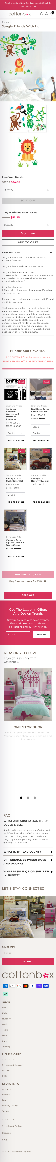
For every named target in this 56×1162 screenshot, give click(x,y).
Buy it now (28, 233)
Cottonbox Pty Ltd (21, 1151)
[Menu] (5, 14)
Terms (5, 1111)
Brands (6, 1094)
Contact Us (8, 1059)
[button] (28, 252)
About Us (7, 1089)
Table (5, 1030)
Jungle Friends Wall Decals (19, 212)
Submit (28, 961)
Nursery (6, 1018)
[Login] (46, 14)
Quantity (8, 189)
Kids (4, 1013)
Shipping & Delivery (13, 1065)
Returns (6, 1070)
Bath (4, 1024)
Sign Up (42, 634)
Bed (4, 1007)
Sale (4, 1041)
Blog (4, 1100)
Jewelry (6, 1046)
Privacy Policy (10, 1105)
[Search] (41, 14)
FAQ (4, 1076)
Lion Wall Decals (13, 177)
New (4, 1035)
